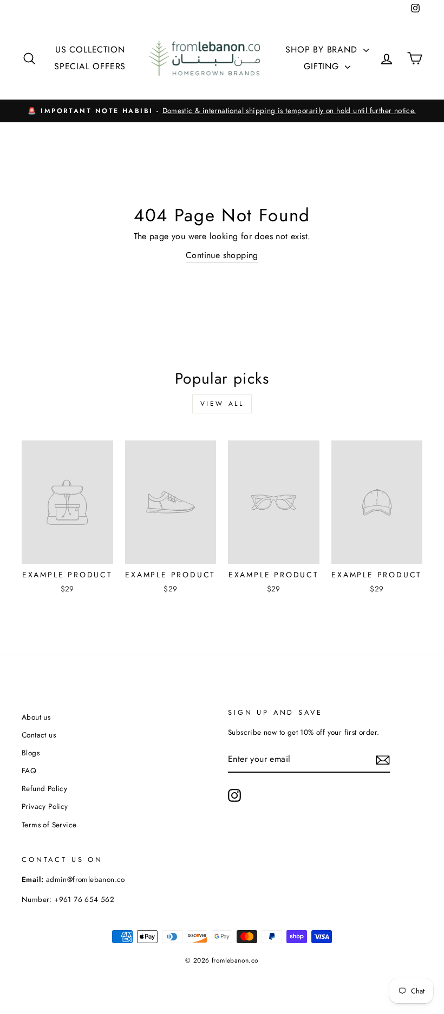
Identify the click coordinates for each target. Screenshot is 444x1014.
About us (36, 717)
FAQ (29, 770)
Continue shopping (222, 255)
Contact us (39, 734)
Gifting (323, 66)
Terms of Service (49, 824)
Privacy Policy (45, 806)
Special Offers (90, 66)
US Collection (90, 49)
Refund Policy (44, 788)
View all (222, 404)
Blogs (31, 752)
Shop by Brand (322, 49)
